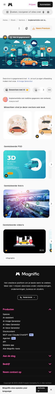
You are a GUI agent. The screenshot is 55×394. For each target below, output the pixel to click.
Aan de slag (9, 355)
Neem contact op (12, 371)
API (4, 341)
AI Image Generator (11, 321)
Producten (8, 309)
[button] (27, 297)
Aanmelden (45, 4)
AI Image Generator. (25, 81)
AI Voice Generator (11, 328)
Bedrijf (6, 363)
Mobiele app (8, 345)
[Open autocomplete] (6, 12)
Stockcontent (9, 331)
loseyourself (14, 101)
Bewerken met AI (15, 90)
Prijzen (32, 4)
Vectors (22, 20)
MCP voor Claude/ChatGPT (18, 335)
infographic (10, 258)
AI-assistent (8, 317)
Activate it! (41, 389)
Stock (13, 20)
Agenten (9, 338)
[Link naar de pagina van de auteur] (5, 100)
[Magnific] (27, 274)
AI (28, 79)
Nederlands (27, 297)
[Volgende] (43, 90)
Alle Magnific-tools (11, 348)
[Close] (51, 389)
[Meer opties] (19, 28)
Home (5, 20)
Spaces (6, 314)
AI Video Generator (11, 324)
